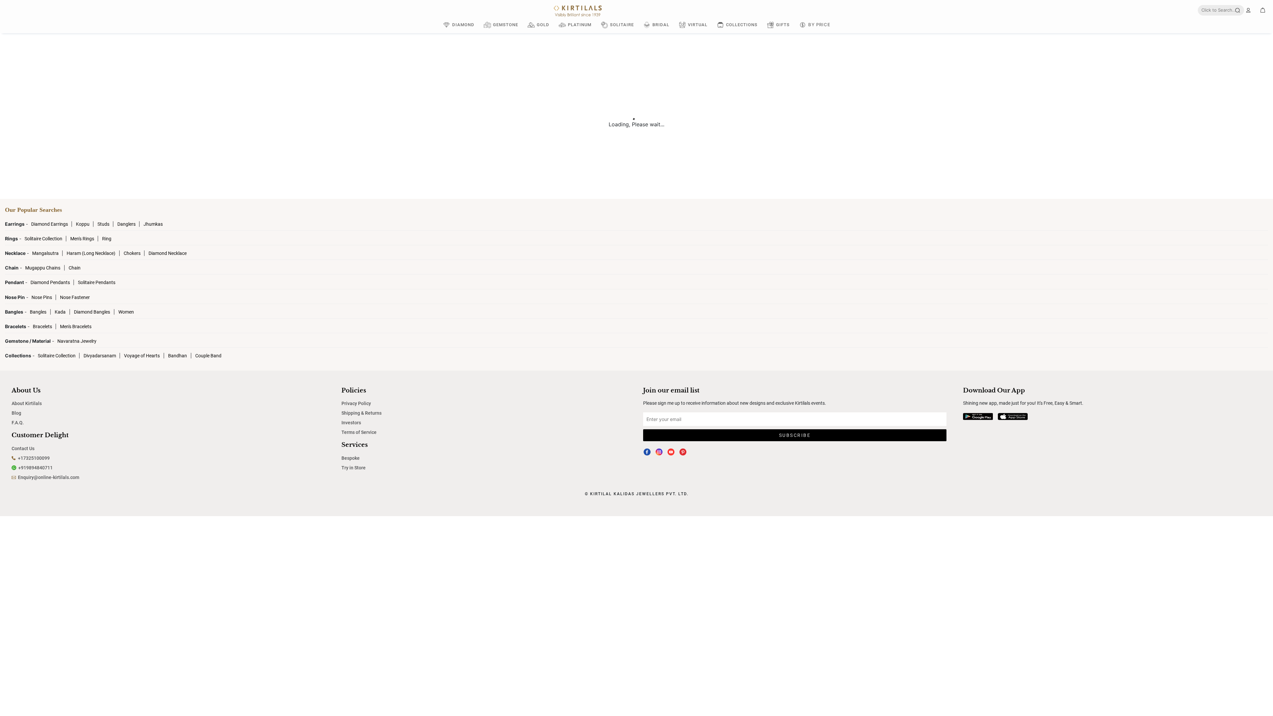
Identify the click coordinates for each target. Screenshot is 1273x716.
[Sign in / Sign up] (1248, 10)
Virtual (697, 24)
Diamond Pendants (50, 282)
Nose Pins (42, 297)
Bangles (38, 312)
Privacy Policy (356, 403)
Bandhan (177, 355)
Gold (543, 24)
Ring (106, 238)
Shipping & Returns (361, 413)
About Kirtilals (27, 403)
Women (126, 312)
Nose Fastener (75, 297)
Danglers (127, 224)
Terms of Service (359, 432)
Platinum (579, 24)
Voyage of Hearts (142, 355)
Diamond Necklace (168, 253)
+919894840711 (35, 467)
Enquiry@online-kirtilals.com (48, 477)
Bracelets (43, 326)
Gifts (783, 24)
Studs (103, 224)
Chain (75, 267)
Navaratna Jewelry (76, 341)
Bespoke (350, 458)
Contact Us (23, 448)
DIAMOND (463, 24)
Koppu (83, 224)
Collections (742, 24)
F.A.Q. (18, 422)
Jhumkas (153, 224)
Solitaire (622, 24)
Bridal (660, 24)
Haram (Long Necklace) (91, 253)
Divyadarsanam (100, 355)
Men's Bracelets (75, 326)
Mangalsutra (46, 253)
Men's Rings (82, 238)
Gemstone (505, 24)
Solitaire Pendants (96, 282)
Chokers (133, 253)
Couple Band (208, 355)
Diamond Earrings (50, 224)
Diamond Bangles (92, 312)
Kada (60, 312)
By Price (819, 24)
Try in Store (353, 467)
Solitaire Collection (44, 238)
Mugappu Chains (42, 267)
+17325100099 (34, 458)
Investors (351, 422)
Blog (16, 413)
